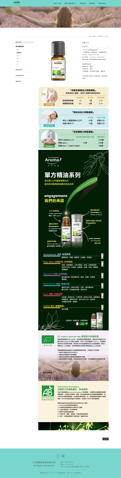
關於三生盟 (57, 3)
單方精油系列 (100, 36)
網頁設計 (78, 472)
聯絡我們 (92, 3)
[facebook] (58, 456)
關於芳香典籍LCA (71, 3)
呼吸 (17, 61)
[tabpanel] (60, 17)
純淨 (17, 49)
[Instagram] (62, 456)
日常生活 (107, 36)
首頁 (90, 36)
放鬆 (17, 55)
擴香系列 (18, 81)
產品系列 (83, 3)
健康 (17, 58)
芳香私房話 (102, 3)
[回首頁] (17, 3)
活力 (17, 64)
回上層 (105, 439)
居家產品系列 (20, 75)
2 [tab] (61, 26)
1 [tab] (59, 26)
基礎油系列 (19, 69)
